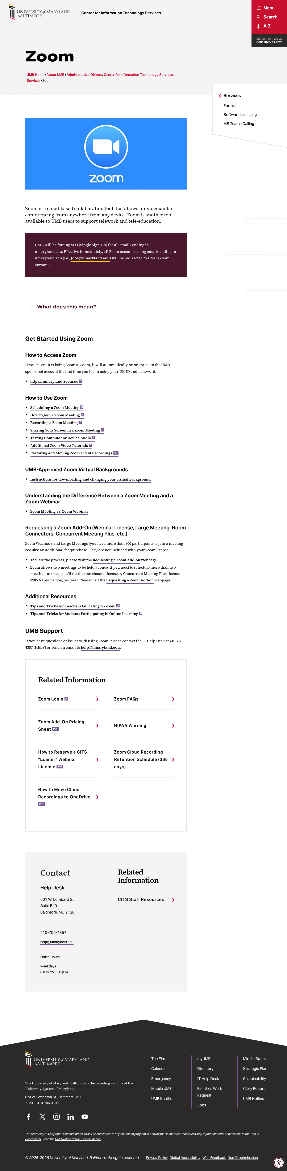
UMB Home (35, 75)
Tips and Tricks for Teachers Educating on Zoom (73, 606)
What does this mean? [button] (66, 307)
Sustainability (254, 1078)
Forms (229, 105)
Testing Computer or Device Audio (60, 438)
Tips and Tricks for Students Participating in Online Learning (84, 613)
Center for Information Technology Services (121, 12)
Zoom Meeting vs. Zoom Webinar (59, 511)
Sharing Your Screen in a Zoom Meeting (65, 430)
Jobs (201, 1105)
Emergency (161, 1078)
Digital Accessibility (185, 1157)
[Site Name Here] (39, 12)
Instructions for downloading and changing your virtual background (90, 479)
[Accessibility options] (279, 1163)
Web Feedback (214, 1157)
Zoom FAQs (126, 699)
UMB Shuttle (161, 1098)
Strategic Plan (255, 1068)
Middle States (255, 1058)
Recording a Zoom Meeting (54, 422)
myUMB (204, 1058)
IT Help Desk (208, 1078)
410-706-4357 (53, 932)
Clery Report (254, 1088)
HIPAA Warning (130, 725)
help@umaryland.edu (100, 647)
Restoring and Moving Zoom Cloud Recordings (74, 453)
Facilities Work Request (209, 1092)
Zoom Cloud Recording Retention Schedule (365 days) (141, 759)
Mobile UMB (161, 1088)
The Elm (158, 1058)
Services (33, 80)
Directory (205, 1068)
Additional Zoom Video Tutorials (59, 445)
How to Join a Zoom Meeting (55, 415)
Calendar (159, 1068)
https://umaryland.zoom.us (54, 381)
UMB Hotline (253, 1098)
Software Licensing (240, 114)
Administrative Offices (84, 75)
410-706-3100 (48, 1103)
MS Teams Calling (239, 123)
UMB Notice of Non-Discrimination (78, 1139)
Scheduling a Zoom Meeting (54, 407)
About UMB (55, 75)
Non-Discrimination (243, 1157)
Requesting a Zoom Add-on (116, 560)
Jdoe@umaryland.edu (90, 258)
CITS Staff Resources (141, 899)
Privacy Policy (157, 1157)
